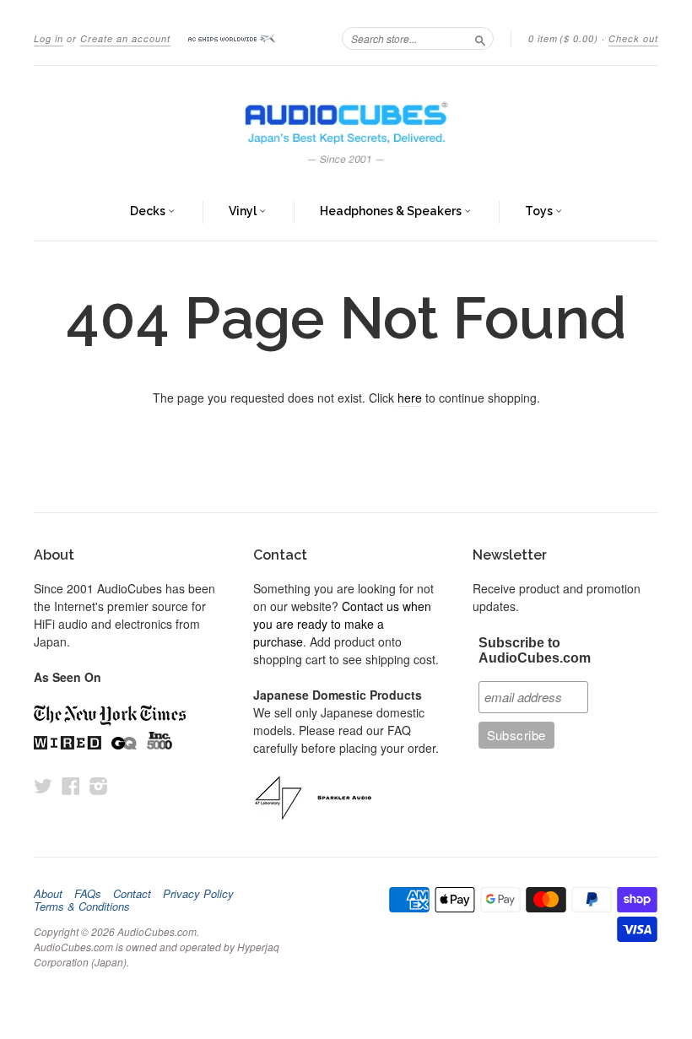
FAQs (87, 894)
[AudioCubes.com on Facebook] (71, 785)
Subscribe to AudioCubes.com (534, 650)
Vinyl (244, 211)
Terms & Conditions (82, 906)
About (48, 894)
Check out (633, 38)
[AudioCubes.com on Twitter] (43, 785)
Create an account (125, 38)
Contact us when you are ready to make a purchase (342, 624)
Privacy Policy (198, 894)
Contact (132, 894)
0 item (563, 38)
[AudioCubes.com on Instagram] (98, 785)
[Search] (480, 38)
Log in (48, 38)
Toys (540, 211)
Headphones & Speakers (392, 211)
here (409, 397)
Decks (149, 211)
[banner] (346, 125)
